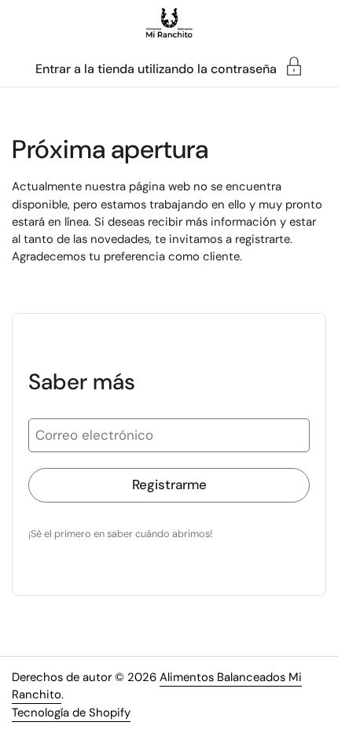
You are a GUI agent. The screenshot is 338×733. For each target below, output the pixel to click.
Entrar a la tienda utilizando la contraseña (156, 68)
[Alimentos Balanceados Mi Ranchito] (169, 23)
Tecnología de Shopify (71, 712)
